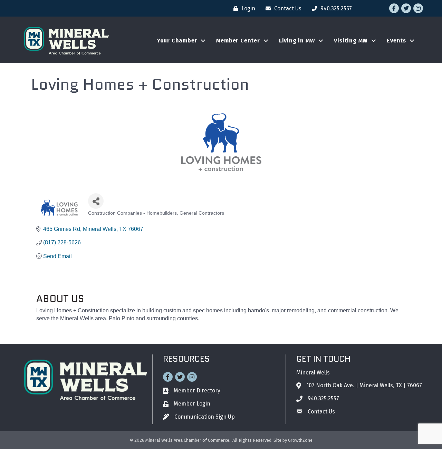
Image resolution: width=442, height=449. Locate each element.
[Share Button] (96, 201)
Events (396, 40)
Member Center (238, 40)
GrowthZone (300, 440)
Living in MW (297, 40)
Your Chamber (177, 40)
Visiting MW (351, 40)
